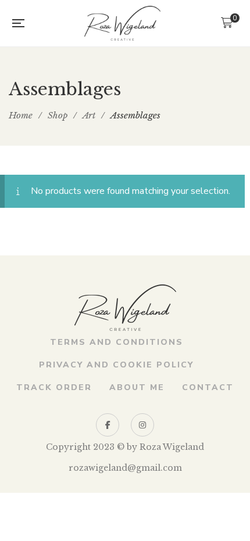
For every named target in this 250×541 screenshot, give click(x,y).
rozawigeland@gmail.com (125, 468)
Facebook (107, 425)
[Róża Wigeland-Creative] (122, 23)
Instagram (142, 425)
